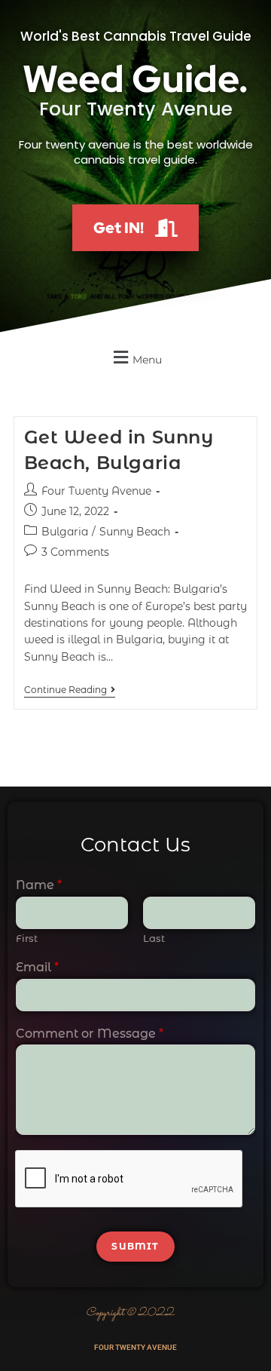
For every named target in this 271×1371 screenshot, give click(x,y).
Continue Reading (69, 690)
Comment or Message (89, 1033)
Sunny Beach (134, 531)
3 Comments (75, 552)
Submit (135, 1246)
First (27, 938)
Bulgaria (64, 531)
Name (39, 885)
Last (154, 938)
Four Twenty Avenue (96, 491)
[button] (135, 357)
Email (37, 967)
